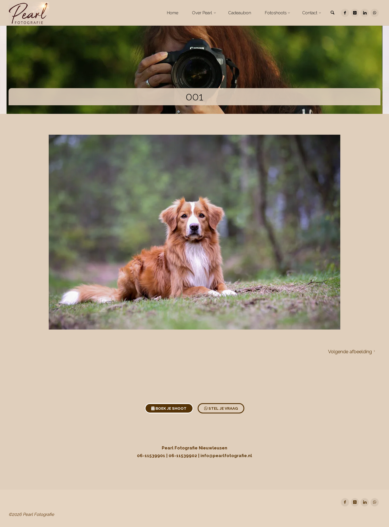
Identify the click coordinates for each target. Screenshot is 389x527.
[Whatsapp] (374, 13)
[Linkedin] (365, 13)
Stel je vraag (223, 408)
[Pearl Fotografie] (29, 12)
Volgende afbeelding (350, 351)
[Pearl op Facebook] (345, 13)
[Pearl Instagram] (355, 13)
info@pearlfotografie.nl (226, 455)
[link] (332, 13)
